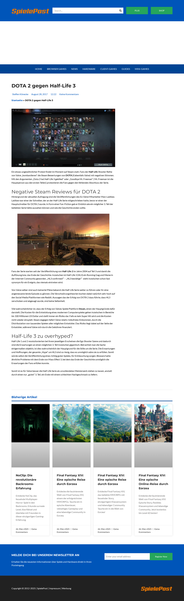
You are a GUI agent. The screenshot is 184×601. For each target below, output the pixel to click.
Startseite (17, 100)
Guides (126, 68)
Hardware (89, 68)
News (74, 68)
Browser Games (56, 68)
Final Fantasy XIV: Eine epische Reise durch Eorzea (71, 480)
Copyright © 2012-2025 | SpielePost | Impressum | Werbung (41, 588)
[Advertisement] (92, 43)
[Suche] (120, 10)
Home (38, 68)
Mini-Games (142, 68)
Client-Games (108, 68)
